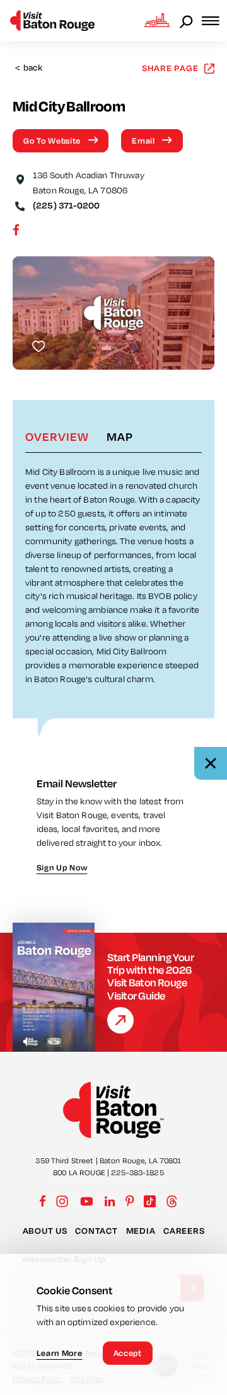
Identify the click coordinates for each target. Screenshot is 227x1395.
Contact (96, 1230)
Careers (183, 1230)
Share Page (170, 67)
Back (29, 67)
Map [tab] (120, 436)
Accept (128, 1353)
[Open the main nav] (214, 20)
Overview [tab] (57, 436)
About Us (45, 1230)
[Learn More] (120, 1020)
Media (141, 1230)
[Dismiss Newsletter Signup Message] (210, 763)
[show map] (20, 178)
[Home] (52, 20)
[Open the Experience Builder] (157, 20)
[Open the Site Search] (187, 21)
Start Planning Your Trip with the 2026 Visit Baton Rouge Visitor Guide (150, 976)
